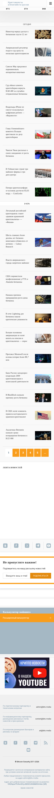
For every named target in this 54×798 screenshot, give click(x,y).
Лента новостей (12, 468)
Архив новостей (27, 788)
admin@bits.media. (31, 778)
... (45, 452)
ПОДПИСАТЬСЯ (40, 576)
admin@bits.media (43, 707)
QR (45, 784)
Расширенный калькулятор (16, 618)
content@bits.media (43, 719)
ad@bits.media (45, 731)
